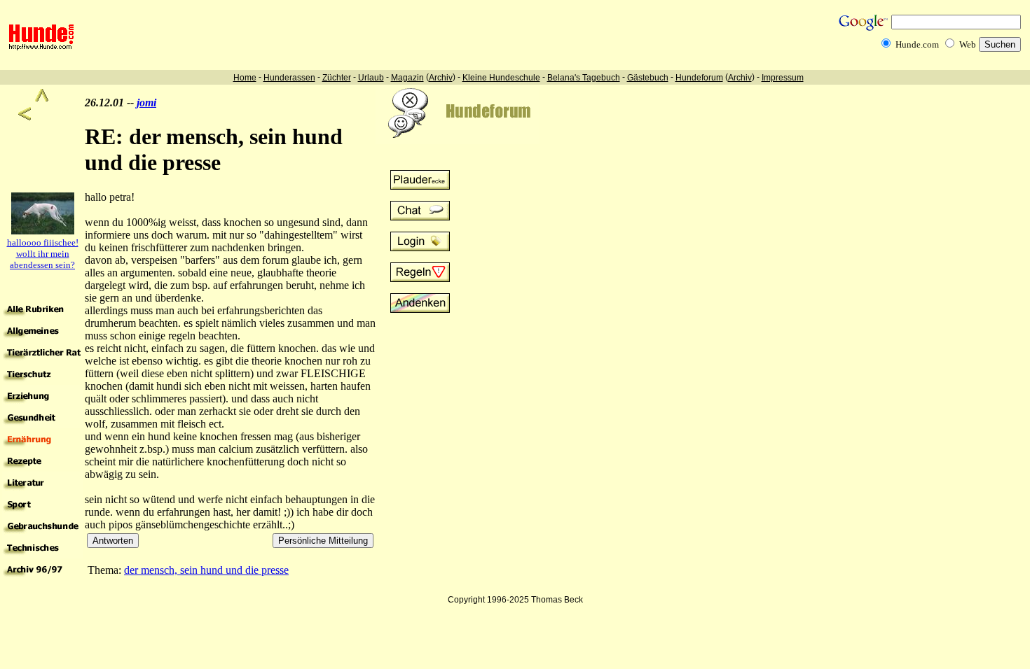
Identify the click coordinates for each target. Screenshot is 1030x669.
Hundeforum (699, 78)
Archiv (441, 78)
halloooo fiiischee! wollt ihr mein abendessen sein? (42, 253)
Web (967, 44)
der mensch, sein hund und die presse (206, 570)
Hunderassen (289, 78)
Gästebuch (647, 78)
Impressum (783, 78)
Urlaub (371, 78)
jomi (146, 102)
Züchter (336, 78)
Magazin (407, 78)
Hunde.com (917, 44)
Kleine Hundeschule (501, 78)
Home (244, 78)
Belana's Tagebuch (583, 78)
